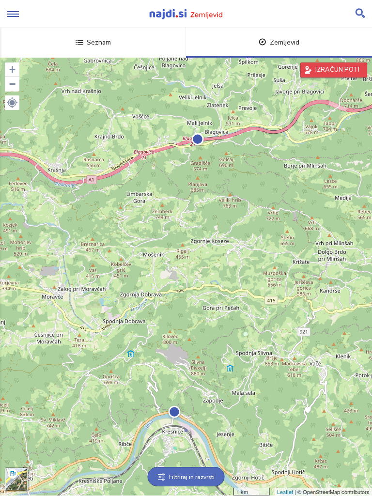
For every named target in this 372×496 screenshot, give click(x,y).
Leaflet (285, 492)
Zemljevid (284, 42)
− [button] (12, 84)
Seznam (99, 42)
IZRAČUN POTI (337, 69)
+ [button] (12, 69)
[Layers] (16, 479)
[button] (12, 102)
